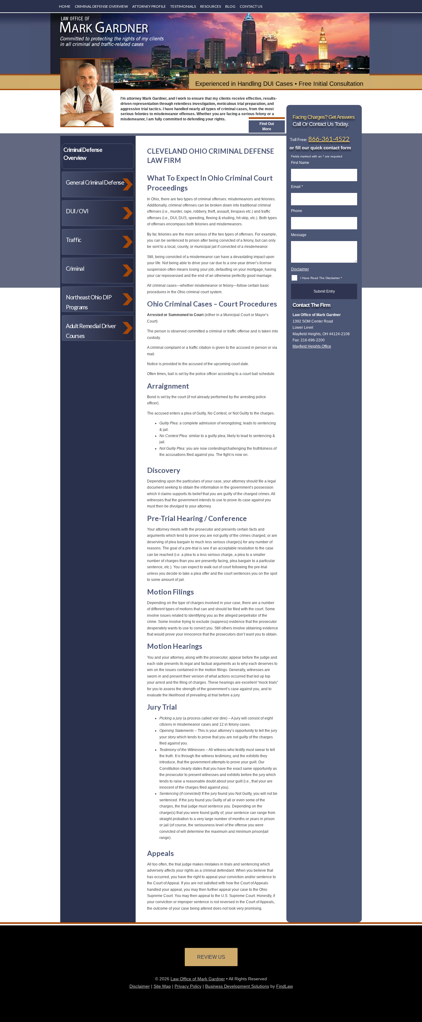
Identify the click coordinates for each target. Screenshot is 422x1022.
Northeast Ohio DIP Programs (89, 302)
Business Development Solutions (237, 986)
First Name (300, 163)
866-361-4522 (329, 138)
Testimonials (183, 6)
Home (64, 6)
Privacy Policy (188, 986)
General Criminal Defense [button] (95, 182)
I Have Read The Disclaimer (321, 278)
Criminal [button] (75, 268)
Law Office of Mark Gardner (198, 978)
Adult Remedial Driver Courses (91, 330)
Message (298, 235)
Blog (230, 6)
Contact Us (251, 6)
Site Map (162, 986)
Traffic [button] (73, 239)
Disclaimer (300, 269)
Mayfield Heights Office (312, 346)
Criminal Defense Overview (101, 6)
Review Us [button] (211, 957)
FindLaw (284, 986)
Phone (296, 211)
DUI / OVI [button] (77, 211)
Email (297, 187)
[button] (416, 1002)
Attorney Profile (149, 6)
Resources (210, 6)
